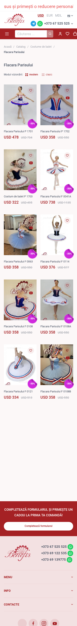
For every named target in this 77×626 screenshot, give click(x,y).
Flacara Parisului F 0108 (18, 326)
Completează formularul (38, 526)
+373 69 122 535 (54, 553)
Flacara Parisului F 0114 (54, 261)
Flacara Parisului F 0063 (18, 261)
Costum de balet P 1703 (18, 196)
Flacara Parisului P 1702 (55, 131)
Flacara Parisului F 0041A (55, 196)
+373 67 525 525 (57, 23)
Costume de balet (41, 46)
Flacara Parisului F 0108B (55, 391)
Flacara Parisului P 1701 (18, 131)
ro (68, 15)
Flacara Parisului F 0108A (55, 326)
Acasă (8, 46)
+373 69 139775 (53, 560)
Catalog (20, 46)
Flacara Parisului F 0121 (18, 391)
